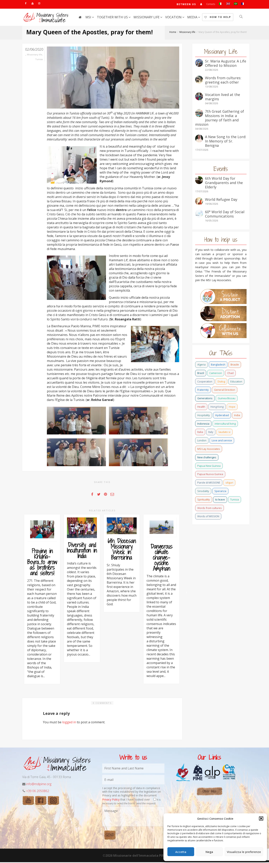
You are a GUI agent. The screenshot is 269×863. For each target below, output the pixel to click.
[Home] (80, 17)
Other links (209, 791)
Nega (209, 852)
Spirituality (203, 499)
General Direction (224, 390)
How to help (220, 17)
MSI (88, 17)
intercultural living (225, 423)
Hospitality (203, 415)
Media (192, 17)
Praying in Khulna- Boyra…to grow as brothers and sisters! (42, 562)
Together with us (113, 17)
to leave (220, 499)
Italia (200, 432)
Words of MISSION (208, 516)
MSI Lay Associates (208, 449)
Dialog (221, 381)
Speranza (220, 491)
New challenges (206, 457)
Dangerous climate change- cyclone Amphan (162, 557)
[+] (42, 529)
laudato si (224, 432)
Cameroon (215, 373)
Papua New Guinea (209, 466)
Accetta (180, 852)
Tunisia (39, 59)
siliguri (229, 482)
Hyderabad (222, 415)
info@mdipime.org (38, 784)
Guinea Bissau (226, 398)
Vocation (173, 17)
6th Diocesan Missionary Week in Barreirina (122, 549)
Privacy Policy (111, 799)
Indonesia (203, 423)
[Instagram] (39, 3)
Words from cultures (209, 508)
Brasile (235, 364)
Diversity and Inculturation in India (82, 550)
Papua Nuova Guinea (210, 474)
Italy (210, 432)
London (201, 440)
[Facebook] (25, 3)
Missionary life (147, 17)
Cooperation (204, 381)
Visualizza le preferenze (244, 852)
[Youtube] (32, 3)
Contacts (210, 4)
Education (236, 381)
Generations (204, 398)
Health (201, 406)
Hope (232, 406)
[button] (261, 818)
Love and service (222, 440)
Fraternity (203, 390)
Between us (186, 4)
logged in (69, 722)
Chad (230, 373)
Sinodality (203, 491)
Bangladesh (218, 364)
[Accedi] (201, 4)
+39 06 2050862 (37, 791)
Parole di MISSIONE (208, 482)
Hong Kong (217, 406)
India (237, 415)
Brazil (200, 373)
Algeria (201, 364)
